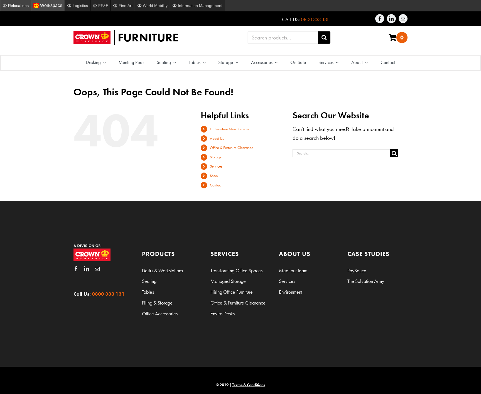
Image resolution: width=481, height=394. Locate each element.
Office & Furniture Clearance (231, 147)
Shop (214, 175)
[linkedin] (391, 18)
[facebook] (379, 18)
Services (216, 166)
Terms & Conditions (248, 384)
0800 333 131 (315, 19)
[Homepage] (153, 37)
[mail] (403, 18)
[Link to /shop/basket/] (392, 37)
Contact (216, 185)
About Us (217, 138)
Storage (216, 156)
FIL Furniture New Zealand (230, 128)
